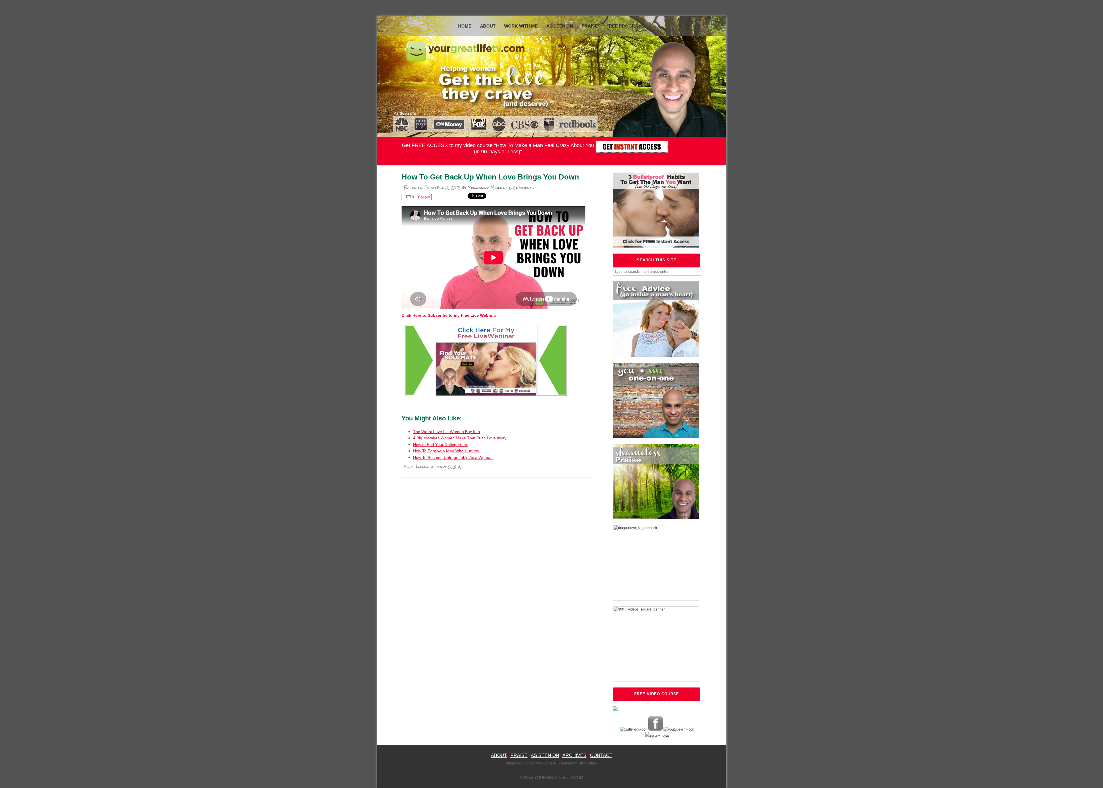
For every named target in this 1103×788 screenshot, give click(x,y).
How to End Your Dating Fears (440, 444)
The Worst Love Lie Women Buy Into (446, 431)
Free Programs (625, 26)
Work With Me (521, 26)
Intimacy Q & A (445, 466)
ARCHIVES (574, 755)
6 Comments (521, 187)
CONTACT (601, 755)
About (487, 26)
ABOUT (499, 755)
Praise (590, 26)
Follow (423, 197)
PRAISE (519, 755)
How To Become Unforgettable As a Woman (453, 457)
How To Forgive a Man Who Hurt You (447, 451)
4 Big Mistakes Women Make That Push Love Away (459, 438)
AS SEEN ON (545, 755)
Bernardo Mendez (486, 187)
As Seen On (559, 26)
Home (464, 26)
